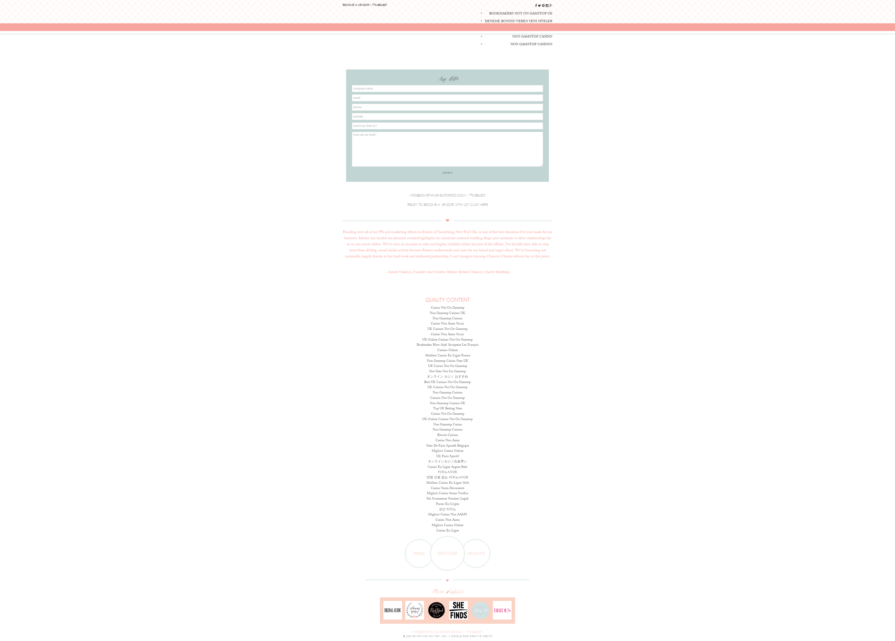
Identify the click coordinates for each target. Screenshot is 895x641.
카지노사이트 (447, 472)
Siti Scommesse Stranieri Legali (447, 499)
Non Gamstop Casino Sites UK (447, 361)
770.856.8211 (379, 5)
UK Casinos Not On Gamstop (447, 329)
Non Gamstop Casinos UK (447, 313)
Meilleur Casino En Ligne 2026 (447, 483)
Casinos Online (447, 350)
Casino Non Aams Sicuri (447, 324)
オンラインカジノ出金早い (447, 462)
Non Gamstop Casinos (447, 319)
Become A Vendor (356, 5)
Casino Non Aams (447, 441)
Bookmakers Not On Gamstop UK (520, 14)
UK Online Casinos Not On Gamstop (447, 340)
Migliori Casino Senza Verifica (447, 493)
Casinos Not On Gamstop (447, 398)
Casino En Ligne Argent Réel (447, 467)
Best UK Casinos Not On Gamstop (447, 382)
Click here (479, 205)
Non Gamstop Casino (447, 425)
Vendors (476, 553)
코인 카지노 (447, 510)
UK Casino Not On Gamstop (447, 366)
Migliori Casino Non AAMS (447, 515)
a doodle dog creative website (470, 636)
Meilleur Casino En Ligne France (447, 356)
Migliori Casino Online (447, 451)
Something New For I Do (447, 23)
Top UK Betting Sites (447, 409)
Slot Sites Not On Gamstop (447, 372)
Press (419, 553)
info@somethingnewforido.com (437, 195)
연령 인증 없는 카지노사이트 (447, 478)
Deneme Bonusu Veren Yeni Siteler (518, 21)
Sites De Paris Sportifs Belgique (447, 446)
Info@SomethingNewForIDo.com (437, 632)
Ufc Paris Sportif (447, 456)
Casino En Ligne (447, 531)
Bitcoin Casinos (447, 435)
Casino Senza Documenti (447, 488)
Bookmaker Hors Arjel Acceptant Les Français (447, 345)
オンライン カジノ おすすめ (447, 377)
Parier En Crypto (447, 504)
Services (448, 553)
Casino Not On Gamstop (447, 308)
